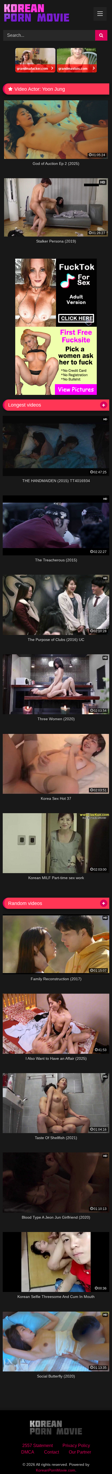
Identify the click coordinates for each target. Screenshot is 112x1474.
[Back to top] (95, 1457)
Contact (51, 1452)
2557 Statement (37, 1445)
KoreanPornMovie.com (55, 1470)
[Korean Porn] (46, 14)
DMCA (27, 1452)
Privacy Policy (76, 1445)
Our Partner (80, 1452)
